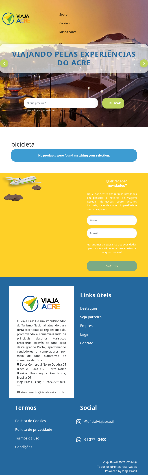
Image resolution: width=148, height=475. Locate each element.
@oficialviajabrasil (98, 421)
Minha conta (68, 32)
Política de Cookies (30, 420)
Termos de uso (27, 438)
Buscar (115, 103)
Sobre (63, 14)
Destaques (88, 308)
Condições (23, 446)
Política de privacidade (33, 429)
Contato (86, 343)
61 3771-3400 (94, 439)
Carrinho (65, 23)
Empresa (87, 325)
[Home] (41, 305)
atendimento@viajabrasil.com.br (42, 392)
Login (84, 334)
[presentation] (4, 63)
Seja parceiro (91, 316)
